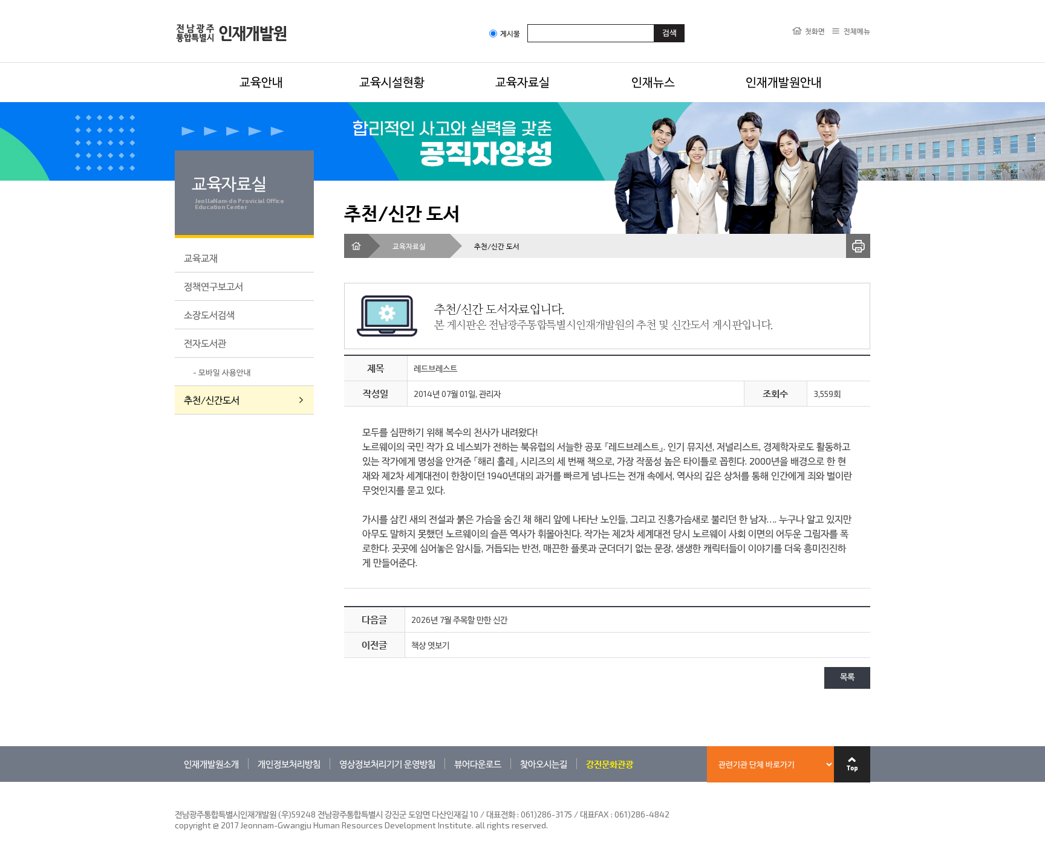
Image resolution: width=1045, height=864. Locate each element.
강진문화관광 (609, 763)
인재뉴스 (653, 81)
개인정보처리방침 (289, 763)
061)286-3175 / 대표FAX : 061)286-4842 (595, 814)
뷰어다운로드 (477, 763)
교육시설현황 (392, 81)
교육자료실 (522, 81)
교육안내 (261, 81)
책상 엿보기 (430, 645)
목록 (847, 677)
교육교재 (201, 257)
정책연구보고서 (213, 286)
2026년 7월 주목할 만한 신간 (459, 619)
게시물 (510, 33)
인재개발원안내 (784, 81)
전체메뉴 (857, 30)
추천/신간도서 (211, 399)
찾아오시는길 (543, 763)
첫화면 (815, 30)
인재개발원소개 (211, 763)
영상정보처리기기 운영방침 (387, 763)
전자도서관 (205, 343)
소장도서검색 (209, 314)
